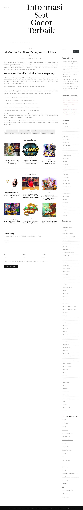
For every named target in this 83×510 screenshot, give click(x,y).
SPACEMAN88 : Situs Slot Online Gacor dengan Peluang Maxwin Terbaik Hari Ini (70, 74)
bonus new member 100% (69, 236)
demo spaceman (67, 239)
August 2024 (66, 196)
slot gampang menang (68, 360)
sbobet (64, 290)
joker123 (64, 443)
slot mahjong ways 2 (67, 366)
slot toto (64, 453)
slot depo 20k (66, 341)
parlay (64, 281)
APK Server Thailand (67, 227)
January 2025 (66, 180)
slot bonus (65, 328)
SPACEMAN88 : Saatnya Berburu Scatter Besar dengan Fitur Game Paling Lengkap (70, 68)
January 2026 (66, 142)
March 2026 (65, 136)
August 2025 (66, 158)
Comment (6, 240)
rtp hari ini (34, 130)
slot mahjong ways (67, 363)
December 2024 (66, 183)
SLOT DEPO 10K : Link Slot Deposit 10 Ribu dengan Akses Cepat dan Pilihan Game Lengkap (71, 81)
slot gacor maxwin (36, 133)
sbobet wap (65, 296)
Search (64, 49)
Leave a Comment (37, 58)
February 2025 (66, 177)
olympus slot (65, 446)
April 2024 (65, 209)
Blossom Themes (59, 508)
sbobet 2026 (66, 293)
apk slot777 (65, 230)
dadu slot (15, 130)
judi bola (65, 246)
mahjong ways (66, 268)
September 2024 (67, 193)
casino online (9, 130)
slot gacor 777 (66, 353)
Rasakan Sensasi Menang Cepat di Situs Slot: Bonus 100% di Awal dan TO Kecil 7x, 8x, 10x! (12, 195)
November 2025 (66, 148)
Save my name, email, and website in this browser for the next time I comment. (26, 261)
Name (5, 254)
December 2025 (66, 145)
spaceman (65, 388)
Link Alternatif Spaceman (68, 252)
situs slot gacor (40, 130)
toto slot (65, 404)
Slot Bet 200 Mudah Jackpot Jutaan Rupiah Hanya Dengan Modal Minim (12, 221)
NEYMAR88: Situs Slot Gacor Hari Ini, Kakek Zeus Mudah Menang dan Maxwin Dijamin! (31, 195)
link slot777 (65, 258)
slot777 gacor (66, 382)
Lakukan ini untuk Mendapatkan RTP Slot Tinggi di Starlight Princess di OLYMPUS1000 (49, 197)
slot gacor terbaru (45, 133)
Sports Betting (66, 398)
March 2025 (65, 174)
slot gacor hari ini (27, 133)
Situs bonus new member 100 (70, 473)
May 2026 (65, 130)
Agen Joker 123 (66, 224)
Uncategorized (12, 217)
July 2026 (65, 123)
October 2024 (66, 190)
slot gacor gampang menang (12, 64)
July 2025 (65, 161)
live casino (65, 262)
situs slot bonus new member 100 (70, 309)
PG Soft (64, 284)
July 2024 (65, 199)
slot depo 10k (66, 334)
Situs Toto (65, 315)
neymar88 (65, 274)
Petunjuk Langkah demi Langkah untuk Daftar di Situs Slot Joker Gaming (31, 162)
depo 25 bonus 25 (67, 243)
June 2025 (65, 164)
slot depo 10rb (66, 338)
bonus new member (68, 98)
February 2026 (66, 139)
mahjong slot (66, 265)
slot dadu (6, 133)
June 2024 (65, 202)
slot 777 (64, 322)
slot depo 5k (66, 344)
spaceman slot (66, 391)
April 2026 (65, 133)
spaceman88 (66, 394)
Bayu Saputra (66, 109)
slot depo (65, 331)
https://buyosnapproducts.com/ (70, 477)
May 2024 (65, 205)
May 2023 (65, 215)
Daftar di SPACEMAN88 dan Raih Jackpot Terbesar (49, 162)
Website (43, 254)
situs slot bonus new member (70, 306)
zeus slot (65, 410)
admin (23, 58)
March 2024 (65, 212)
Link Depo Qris (66, 255)
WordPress (71, 508)
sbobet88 (65, 300)
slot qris (64, 372)
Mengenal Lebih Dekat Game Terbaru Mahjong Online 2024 (31, 222)
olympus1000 (66, 277)
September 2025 (67, 155)
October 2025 (66, 152)
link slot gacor (66, 493)
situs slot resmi (48, 130)
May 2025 (65, 167)
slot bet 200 (65, 325)
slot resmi (65, 375)
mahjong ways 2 (66, 271)
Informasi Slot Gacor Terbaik (44, 18)
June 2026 (65, 126)
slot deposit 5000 (67, 347)
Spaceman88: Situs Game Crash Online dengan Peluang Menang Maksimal (70, 88)
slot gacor (20, 133)
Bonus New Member (68, 233)
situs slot (64, 463)
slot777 (64, 379)
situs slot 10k (66, 303)
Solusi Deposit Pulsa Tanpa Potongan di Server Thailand (49, 222)
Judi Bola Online (66, 249)
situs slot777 (65, 312)
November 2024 (66, 186)
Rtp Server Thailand (67, 287)
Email (24, 254)
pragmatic (65, 430)
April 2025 (65, 171)
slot (30, 48)
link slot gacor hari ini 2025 (25, 130)
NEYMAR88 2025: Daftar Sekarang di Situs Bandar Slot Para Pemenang (12, 162)
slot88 (64, 385)
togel (64, 401)
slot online (52, 133)
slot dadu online (13, 133)
